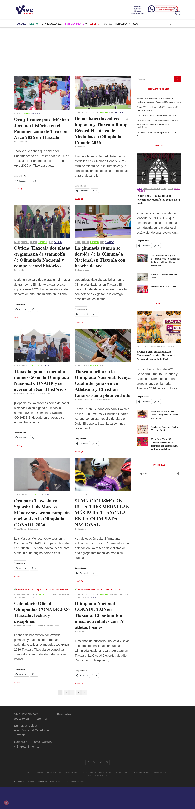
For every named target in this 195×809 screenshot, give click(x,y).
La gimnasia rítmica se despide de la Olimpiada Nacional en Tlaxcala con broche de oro (100, 256)
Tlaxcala (20, 24)
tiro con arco (22, 141)
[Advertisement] (97, 49)
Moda (139, 188)
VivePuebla (121, 24)
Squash (36, 529)
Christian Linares (91, 399)
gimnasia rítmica (83, 270)
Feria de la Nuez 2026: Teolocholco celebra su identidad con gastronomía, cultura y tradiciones (158, 123)
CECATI (163, 188)
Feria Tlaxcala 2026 (51, 24)
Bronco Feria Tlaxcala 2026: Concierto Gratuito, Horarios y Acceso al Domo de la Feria (156, 355)
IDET (111, 112)
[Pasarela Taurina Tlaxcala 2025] (142, 277)
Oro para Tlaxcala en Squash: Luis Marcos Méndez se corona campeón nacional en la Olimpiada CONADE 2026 (42, 512)
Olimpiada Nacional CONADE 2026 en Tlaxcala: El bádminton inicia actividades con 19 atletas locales (99, 615)
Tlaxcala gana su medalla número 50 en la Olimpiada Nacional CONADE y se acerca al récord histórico (41, 380)
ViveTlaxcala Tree (101, 775)
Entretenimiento (74, 24)
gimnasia (20, 270)
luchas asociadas (44, 393)
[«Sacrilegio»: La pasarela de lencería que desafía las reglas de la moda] (159, 168)
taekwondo (54, 625)
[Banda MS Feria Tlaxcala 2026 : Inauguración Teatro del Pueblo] (142, 414)
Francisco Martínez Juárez (27, 393)
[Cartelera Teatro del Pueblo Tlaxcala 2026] (142, 429)
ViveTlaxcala (19, 781)
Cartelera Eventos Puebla (140, 772)
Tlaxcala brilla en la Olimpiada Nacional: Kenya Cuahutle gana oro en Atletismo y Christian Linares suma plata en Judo (103, 383)
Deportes (95, 24)
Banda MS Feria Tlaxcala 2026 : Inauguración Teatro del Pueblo (164, 415)
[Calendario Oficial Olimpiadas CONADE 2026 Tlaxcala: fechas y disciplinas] (42, 589)
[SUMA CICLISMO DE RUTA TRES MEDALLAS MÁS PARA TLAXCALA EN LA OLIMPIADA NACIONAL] (103, 474)
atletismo (81, 399)
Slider (17, 113)
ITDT (42, 495)
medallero (81, 147)
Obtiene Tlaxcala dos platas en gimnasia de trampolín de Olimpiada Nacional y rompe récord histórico (42, 256)
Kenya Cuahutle (109, 399)
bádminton (21, 625)
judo (100, 399)
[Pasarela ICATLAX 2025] (142, 289)
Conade (94, 112)
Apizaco (85, 112)
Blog (135, 24)
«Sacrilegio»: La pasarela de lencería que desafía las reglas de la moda (158, 199)
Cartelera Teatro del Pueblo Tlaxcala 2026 (156, 115)
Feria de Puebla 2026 (161, 772)
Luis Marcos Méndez (25, 529)
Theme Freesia (42, 781)
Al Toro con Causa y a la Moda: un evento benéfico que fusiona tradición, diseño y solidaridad (165, 260)
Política (107, 24)
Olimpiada (81, 529)
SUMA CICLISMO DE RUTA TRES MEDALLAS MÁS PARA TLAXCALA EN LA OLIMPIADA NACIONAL (102, 512)
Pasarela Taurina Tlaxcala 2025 (164, 276)
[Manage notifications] (6, 802)
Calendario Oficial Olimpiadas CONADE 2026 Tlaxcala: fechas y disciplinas (42, 612)
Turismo (33, 24)
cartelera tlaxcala (151, 188)
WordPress (53, 781)
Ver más (21, 189)
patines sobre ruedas (42, 625)
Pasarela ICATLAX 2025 (163, 286)
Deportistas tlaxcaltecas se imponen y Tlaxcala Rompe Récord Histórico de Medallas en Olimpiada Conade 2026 (102, 130)
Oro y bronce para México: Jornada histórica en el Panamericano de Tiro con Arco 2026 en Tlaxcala (41, 128)
